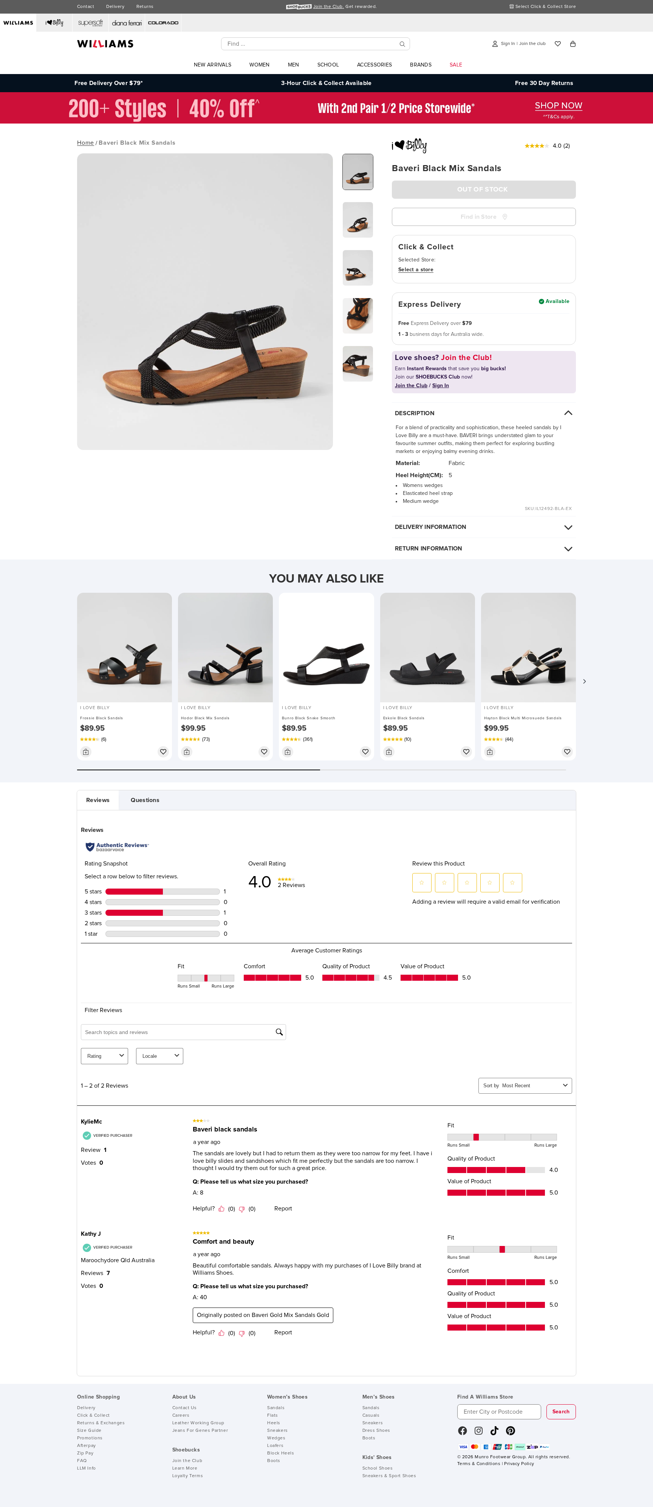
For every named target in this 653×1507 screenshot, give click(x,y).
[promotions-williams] (326, 122)
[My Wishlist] (558, 44)
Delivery (115, 7)
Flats (272, 1415)
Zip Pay (85, 1453)
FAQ (82, 1461)
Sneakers (277, 1430)
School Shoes (377, 1468)
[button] (584, 681)
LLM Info (86, 1468)
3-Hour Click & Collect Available (326, 83)
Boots (273, 1461)
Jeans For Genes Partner (200, 1430)
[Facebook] (462, 1433)
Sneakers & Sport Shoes (389, 1476)
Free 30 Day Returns (544, 83)
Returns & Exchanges (101, 1423)
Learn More (185, 1468)
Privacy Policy (519, 1464)
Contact (85, 7)
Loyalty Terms (187, 1476)
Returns (144, 7)
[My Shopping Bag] (573, 44)
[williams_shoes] (510, 1433)
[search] (402, 44)
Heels (273, 1423)
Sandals (276, 1408)
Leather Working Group (198, 1423)
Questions (145, 800)
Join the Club (187, 1461)
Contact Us (184, 1408)
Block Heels (280, 1453)
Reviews (98, 800)
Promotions (90, 1438)
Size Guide (89, 1430)
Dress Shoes (376, 1430)
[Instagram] (479, 1433)
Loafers (275, 1446)
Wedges (276, 1438)
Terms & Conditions (478, 1464)
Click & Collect (93, 1415)
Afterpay (86, 1446)
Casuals (371, 1415)
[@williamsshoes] (494, 1433)
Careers (181, 1415)
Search (561, 1411)
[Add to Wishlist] (163, 752)
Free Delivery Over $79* (108, 83)
